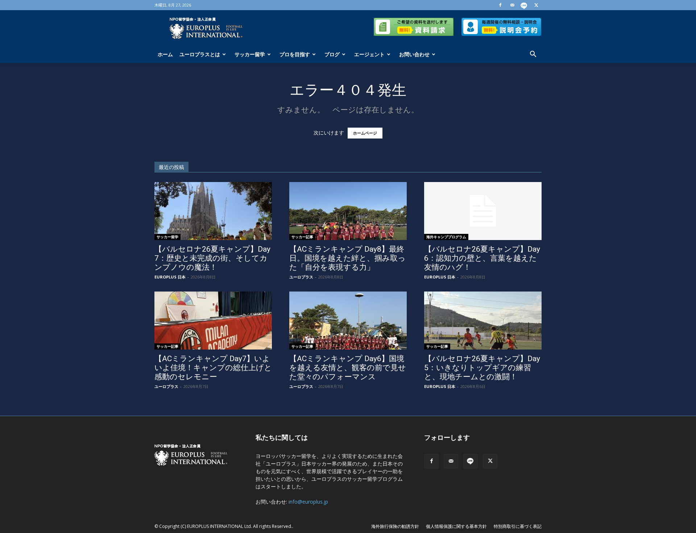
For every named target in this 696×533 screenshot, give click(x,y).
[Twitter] (536, 5)
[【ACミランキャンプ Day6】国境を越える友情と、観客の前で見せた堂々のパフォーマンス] (348, 321)
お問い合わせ (414, 54)
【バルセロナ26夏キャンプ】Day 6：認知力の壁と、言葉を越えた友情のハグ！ (482, 258)
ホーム (165, 54)
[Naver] (524, 5)
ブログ (332, 54)
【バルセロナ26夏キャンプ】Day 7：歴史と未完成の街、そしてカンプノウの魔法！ (212, 258)
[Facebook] (500, 5)
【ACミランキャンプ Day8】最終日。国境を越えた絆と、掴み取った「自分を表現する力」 (347, 258)
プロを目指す (294, 54)
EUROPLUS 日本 (170, 277)
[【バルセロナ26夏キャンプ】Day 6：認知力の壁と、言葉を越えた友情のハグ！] (483, 211)
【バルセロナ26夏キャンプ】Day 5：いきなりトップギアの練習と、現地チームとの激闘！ (482, 367)
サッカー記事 (302, 236)
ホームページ (365, 133)
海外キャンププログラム (446, 236)
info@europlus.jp (308, 501)
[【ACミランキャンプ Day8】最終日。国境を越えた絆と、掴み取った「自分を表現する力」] (348, 211)
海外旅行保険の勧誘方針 (395, 526)
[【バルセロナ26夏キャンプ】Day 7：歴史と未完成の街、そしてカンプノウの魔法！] (213, 211)
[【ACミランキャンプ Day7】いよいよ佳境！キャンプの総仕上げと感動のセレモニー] (213, 321)
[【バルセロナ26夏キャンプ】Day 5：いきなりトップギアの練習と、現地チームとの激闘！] (483, 321)
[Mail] (512, 5)
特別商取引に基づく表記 (518, 526)
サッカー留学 (250, 54)
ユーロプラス (301, 277)
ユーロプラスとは (199, 54)
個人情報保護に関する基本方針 (456, 526)
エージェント (369, 54)
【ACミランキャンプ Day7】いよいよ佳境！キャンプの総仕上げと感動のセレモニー (213, 367)
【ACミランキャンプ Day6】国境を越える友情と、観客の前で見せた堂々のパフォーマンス (347, 367)
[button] (533, 54)
